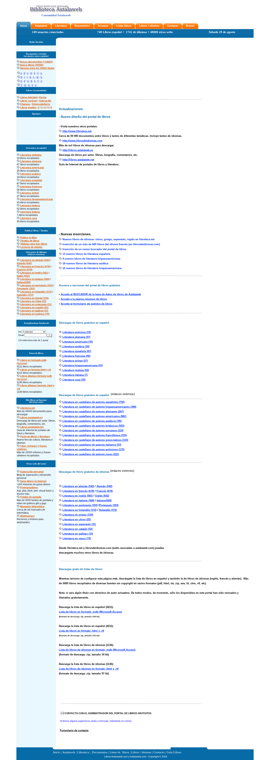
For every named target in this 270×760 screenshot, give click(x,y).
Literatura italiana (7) (75, 374)
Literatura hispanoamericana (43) (82, 365)
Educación (45, 100)
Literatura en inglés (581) (34, 272)
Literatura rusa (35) (73, 379)
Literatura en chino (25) (33, 301)
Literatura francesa (31, 186)
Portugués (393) (26, 288)
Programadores (29, 487)
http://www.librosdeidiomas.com (82, 140)
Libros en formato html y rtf (35, 369)
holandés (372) (25, 295)
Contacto (172, 25)
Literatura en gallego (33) (34, 310)
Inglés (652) (23, 276)
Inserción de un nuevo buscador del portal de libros (94, 249)
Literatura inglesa (30, 205)
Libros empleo (28, 107)
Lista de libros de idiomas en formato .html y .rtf (88, 668)
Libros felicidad (28, 97)
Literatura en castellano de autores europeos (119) (92, 430)
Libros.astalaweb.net (31, 427)
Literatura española (31, 180)
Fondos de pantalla (30, 497)
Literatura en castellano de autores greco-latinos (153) (95, 440)
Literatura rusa (28, 218)
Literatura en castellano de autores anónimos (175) (93, 449)
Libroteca (61, 25)
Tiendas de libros (29, 240)
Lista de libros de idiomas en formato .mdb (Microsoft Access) (97, 649)
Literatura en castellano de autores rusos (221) (90, 454)
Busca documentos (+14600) (36, 61)
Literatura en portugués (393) (36, 285)
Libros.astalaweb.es (31, 417)
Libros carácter (29, 100)
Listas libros (123, 25)
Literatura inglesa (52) (75, 370)
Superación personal (31, 471)
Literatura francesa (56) (76, 355)
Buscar (190, 25)
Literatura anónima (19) (76, 332)
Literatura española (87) (76, 351)
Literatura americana (32, 167)
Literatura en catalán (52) (34, 307)
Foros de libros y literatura (35, 436)
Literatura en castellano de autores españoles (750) (93, 402)
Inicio (23, 25)
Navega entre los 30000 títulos (37, 68)
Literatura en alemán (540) (35, 260)
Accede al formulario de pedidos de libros (86, 303)
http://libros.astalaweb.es (77, 150)
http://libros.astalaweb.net (78, 159)
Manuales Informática (32, 506)
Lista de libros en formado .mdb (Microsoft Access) (90, 611)
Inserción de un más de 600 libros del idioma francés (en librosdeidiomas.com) (111, 244)
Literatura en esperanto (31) (36, 304)
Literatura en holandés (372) (36, 291)
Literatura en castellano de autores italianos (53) (91, 444)
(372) (114, 510)
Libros (143, 25)
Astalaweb (41, 25)
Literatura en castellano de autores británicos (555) (93, 425)
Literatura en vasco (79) (76, 538)
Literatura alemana (31, 161)
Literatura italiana (30, 212)
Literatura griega (29, 193)
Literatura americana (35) (77, 341)
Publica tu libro (28, 237)
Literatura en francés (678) (35, 266)
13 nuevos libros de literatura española (86, 253)
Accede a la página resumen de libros (84, 299)
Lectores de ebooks (31, 247)
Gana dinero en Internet (33, 481)
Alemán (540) (24, 263)
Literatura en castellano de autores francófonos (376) (94, 435)
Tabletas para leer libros (33, 244)
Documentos (82, 25)
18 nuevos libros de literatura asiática (85, 263)
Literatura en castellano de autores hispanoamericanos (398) (99, 406)
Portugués (106, 505)
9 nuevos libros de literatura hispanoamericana (91, 258)
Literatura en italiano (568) (35, 279)
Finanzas (25, 104)
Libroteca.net (27, 408)
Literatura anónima (31, 155)
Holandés (105, 510)
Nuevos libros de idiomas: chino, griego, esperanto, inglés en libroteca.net (108, 239)
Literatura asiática (30, 174)
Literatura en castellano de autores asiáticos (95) (92, 421)
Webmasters (27, 516)
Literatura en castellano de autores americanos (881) (94, 416)
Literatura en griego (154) (34, 298)
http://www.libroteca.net (77, 131)
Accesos (103, 25)
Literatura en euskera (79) (34, 314)
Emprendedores (41, 104)
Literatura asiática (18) (75, 346)
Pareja (42, 97)
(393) (115, 505)
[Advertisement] (36, 129)
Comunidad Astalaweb (56, 15)
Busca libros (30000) (31, 65)
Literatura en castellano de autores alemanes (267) (93, 411)
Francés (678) (24, 269)
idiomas (154, 25)
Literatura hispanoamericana (36, 199)
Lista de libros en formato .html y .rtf (81, 630)
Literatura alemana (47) (76, 337)
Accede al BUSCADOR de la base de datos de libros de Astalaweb (101, 294)
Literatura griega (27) (75, 360)
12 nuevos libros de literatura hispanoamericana (92, 268)
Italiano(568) (24, 282)
